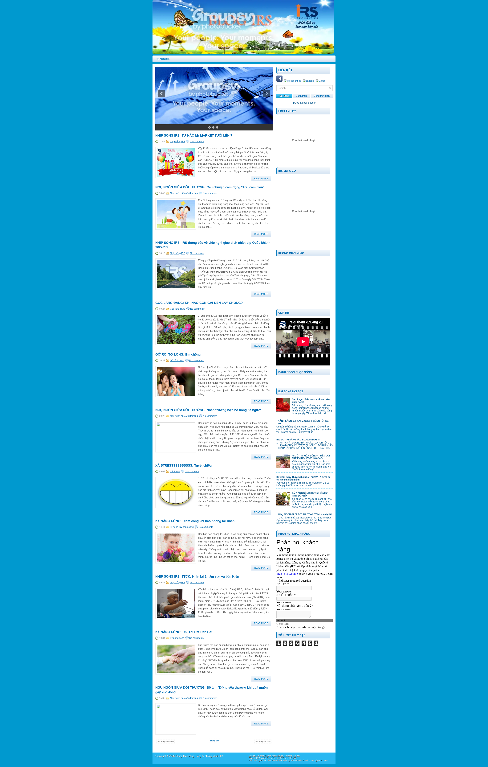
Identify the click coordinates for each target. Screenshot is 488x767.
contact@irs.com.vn (318, 760)
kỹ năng (174, 527)
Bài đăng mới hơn (165, 741)
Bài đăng (284, 96)
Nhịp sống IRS (177, 141)
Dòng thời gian (322, 96)
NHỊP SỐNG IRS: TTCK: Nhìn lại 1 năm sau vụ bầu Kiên (197, 576)
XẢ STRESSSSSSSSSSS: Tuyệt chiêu (183, 465)
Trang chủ (214, 741)
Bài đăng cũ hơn (262, 741)
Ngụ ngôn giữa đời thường (184, 193)
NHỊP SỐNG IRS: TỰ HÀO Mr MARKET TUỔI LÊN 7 (193, 135)
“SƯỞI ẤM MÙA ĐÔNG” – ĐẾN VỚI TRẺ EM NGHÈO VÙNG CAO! (311, 457)
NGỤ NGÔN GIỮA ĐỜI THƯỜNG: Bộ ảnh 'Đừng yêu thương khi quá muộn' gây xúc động (211, 690)
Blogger (311, 102)
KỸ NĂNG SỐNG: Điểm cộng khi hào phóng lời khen (194, 521)
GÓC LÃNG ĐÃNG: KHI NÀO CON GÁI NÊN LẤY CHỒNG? (199, 303)
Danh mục (301, 96)
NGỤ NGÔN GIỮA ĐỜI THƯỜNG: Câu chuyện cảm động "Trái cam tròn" (209, 187)
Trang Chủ (163, 59)
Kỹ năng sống (186, 527)
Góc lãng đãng (177, 308)
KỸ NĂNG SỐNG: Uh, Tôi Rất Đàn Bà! (183, 632)
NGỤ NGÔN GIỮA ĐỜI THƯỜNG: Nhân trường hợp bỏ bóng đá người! (209, 410)
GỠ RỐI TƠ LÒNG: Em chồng (178, 354)
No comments (197, 141)
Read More (261, 178)
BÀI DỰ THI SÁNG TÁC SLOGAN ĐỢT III (297, 439)
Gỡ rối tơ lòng (177, 360)
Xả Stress (175, 471)
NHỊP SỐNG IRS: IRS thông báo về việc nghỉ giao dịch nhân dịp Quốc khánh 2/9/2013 (212, 245)
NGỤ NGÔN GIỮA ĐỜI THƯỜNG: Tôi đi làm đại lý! (305, 514)
